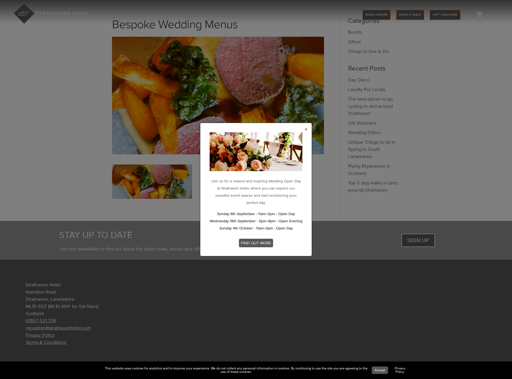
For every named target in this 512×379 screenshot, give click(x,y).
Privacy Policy (400, 370)
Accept (380, 370)
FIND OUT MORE (256, 243)
